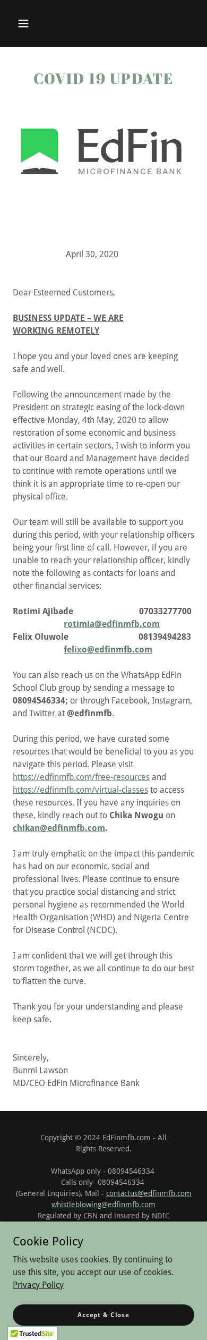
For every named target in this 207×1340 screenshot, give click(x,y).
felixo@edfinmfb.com (108, 649)
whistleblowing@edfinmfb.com (103, 1204)
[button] (23, 23)
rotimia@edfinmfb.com (112, 624)
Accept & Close (103, 1314)
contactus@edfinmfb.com (149, 1193)
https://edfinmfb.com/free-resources (81, 777)
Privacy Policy (38, 1284)
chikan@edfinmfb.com (59, 828)
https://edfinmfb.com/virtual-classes (80, 790)
